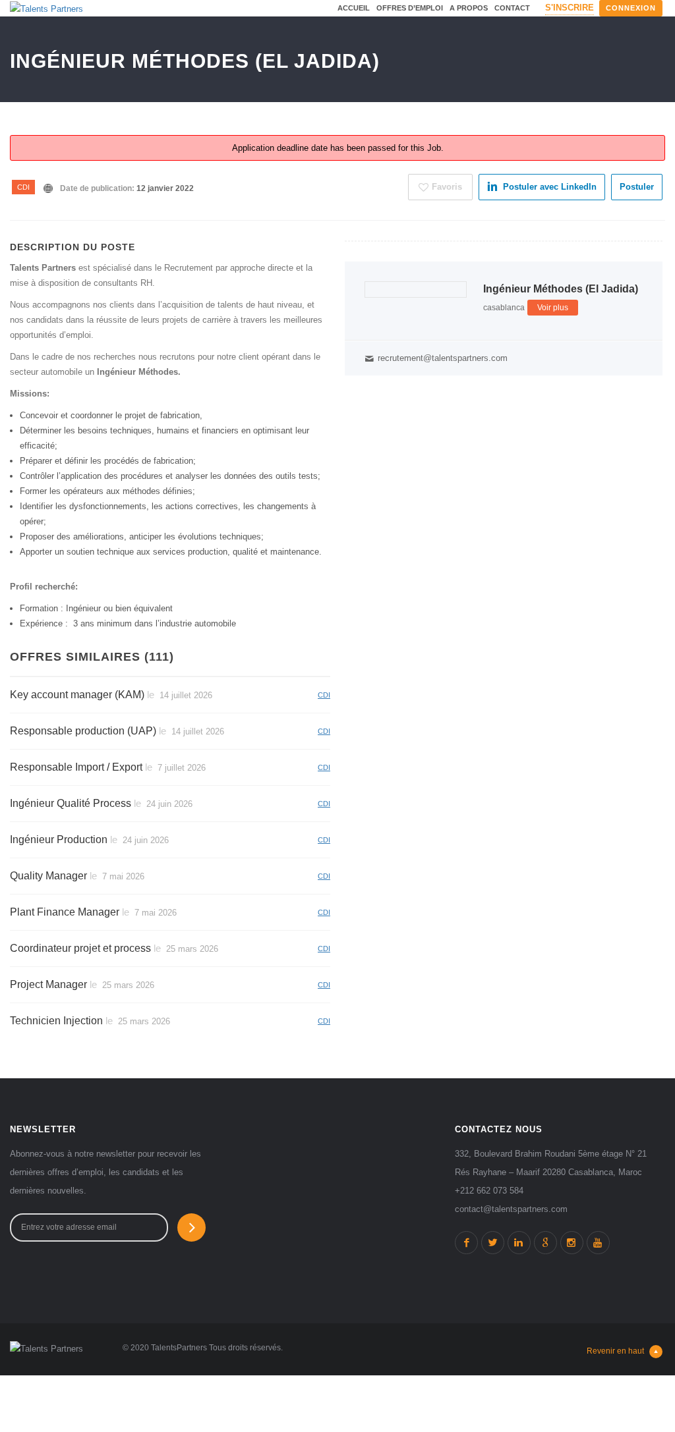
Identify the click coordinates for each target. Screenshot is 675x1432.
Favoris (447, 187)
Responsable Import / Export (76, 767)
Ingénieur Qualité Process (70, 803)
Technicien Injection (56, 1020)
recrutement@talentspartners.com (443, 358)
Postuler (637, 187)
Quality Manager (48, 875)
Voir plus (552, 307)
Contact (512, 8)
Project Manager (48, 984)
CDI (23, 187)
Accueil (354, 8)
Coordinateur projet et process (80, 948)
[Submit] (191, 1227)
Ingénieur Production (58, 839)
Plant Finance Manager (64, 912)
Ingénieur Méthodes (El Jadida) (560, 288)
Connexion (631, 8)
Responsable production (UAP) (83, 730)
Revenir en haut (615, 1351)
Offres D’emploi (409, 8)
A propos (469, 8)
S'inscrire (569, 8)
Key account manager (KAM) (77, 694)
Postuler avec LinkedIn (550, 187)
